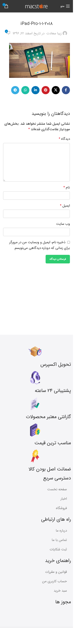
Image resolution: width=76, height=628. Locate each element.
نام (66, 187)
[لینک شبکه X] (56, 90)
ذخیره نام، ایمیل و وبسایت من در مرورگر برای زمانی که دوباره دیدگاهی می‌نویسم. (39, 245)
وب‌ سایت (63, 224)
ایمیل (65, 205)
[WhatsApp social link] (25, 90)
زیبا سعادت (54, 33)
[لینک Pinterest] (46, 90)
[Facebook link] (66, 90)
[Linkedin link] (35, 90)
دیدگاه (64, 139)
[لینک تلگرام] (15, 90)
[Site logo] (36, 6)
